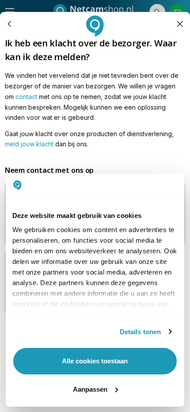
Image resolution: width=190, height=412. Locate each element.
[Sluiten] (180, 24)
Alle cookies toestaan (95, 361)
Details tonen (140, 332)
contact (26, 96)
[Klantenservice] (10, 24)
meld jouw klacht (29, 144)
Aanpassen (90, 389)
